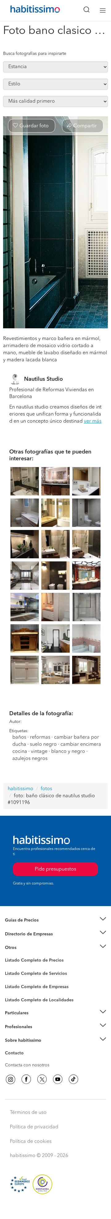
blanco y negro (68, 751)
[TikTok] (73, 1079)
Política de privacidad (34, 1127)
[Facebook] (26, 1079)
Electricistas (16, 985)
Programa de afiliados (26, 1060)
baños (19, 737)
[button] (55, 920)
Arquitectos (16, 997)
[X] (41, 1079)
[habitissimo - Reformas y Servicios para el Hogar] (28, 10)
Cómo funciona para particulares (37, 1020)
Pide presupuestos (55, 1208)
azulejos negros (29, 758)
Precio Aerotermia (23, 934)
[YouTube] (57, 1079)
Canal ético (16, 1054)
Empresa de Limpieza (26, 948)
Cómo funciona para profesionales (39, 1034)
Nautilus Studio (43, 379)
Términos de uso (28, 1112)
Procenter (14, 973)
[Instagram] (10, 1079)
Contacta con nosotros (27, 1065)
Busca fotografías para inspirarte (34, 53)
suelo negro (43, 744)
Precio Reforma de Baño (29, 928)
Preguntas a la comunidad (30, 961)
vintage (39, 751)
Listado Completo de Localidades (39, 1000)
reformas (40, 737)
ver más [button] (92, 421)
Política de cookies (30, 1141)
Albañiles (14, 991)
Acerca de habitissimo (27, 1048)
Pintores (13, 978)
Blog (9, 955)
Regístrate (14, 1026)
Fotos (10, 967)
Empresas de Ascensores (29, 941)
